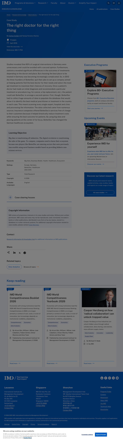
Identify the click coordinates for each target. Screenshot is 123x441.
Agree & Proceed (101, 434)
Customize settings (87, 434)
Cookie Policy (27, 437)
